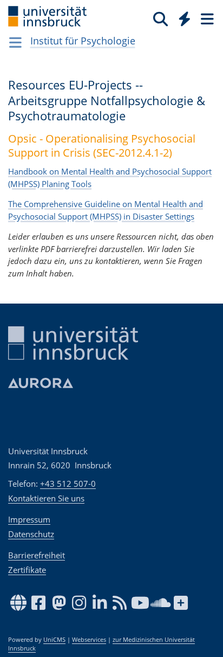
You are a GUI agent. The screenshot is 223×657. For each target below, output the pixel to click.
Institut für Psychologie (82, 40)
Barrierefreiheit (36, 555)
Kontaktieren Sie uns (46, 498)
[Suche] (160, 18)
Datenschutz (31, 534)
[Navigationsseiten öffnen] (15, 42)
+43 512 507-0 (68, 483)
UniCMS (54, 639)
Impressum (29, 519)
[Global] (181, 16)
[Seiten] (206, 18)
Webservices (89, 639)
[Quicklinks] (185, 18)
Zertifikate (27, 569)
